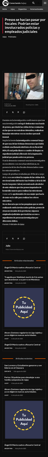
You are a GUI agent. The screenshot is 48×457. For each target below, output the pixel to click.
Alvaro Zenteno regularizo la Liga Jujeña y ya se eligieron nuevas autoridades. (23, 333)
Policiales (12, 37)
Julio (8, 245)
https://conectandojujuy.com (15, 249)
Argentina (8, 271)
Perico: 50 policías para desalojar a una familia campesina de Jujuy (22, 378)
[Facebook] (6, 112)
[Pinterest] (18, 112)
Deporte (7, 371)
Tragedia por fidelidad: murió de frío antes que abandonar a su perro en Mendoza (23, 278)
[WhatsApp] (23, 112)
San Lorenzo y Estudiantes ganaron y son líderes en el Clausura (23, 366)
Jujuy (4, 37)
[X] (12, 112)
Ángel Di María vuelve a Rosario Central (22, 267)
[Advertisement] (24, 53)
